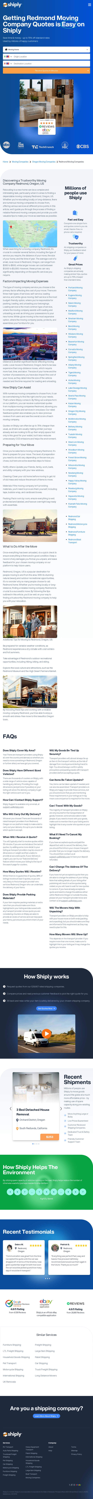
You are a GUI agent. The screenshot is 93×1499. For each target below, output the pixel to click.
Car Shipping (41, 1363)
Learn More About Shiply (45, 1416)
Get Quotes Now (45, 1008)
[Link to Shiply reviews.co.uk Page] (76, 1303)
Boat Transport (31, 1474)
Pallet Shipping (42, 1357)
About (50, 1447)
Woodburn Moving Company (76, 451)
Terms (73, 1447)
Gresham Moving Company (75, 320)
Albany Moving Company (74, 366)
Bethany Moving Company (75, 428)
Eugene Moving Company (75, 297)
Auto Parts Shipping (10, 1450)
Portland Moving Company (75, 289)
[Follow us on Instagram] (74, 1485)
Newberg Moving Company (75, 474)
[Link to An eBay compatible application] (46, 1303)
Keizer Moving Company (74, 405)
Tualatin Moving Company (75, 436)
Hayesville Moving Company (76, 497)
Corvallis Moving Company (75, 351)
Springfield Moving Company (76, 358)
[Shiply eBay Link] (78, 1485)
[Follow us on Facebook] (71, 1485)
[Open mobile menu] (89, 4)
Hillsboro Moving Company (75, 335)
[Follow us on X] (69, 1485)
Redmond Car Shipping (74, 518)
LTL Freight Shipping (13, 1351)
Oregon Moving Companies (43, 161)
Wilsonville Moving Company (76, 466)
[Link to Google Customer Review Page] (17, 1303)
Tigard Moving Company (74, 374)
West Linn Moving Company (76, 443)
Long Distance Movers (46, 1375)
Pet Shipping (8, 1460)
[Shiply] (12, 4)
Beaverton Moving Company (76, 343)
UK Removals (9, 1381)
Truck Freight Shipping (46, 1369)
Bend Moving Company (73, 327)
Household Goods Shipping (16, 1357)
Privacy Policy (76, 1454)
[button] (61, 1108)
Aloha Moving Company (74, 381)
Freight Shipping (43, 1344)
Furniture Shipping (12, 1344)
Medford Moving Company (75, 312)
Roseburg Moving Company (75, 490)
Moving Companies (20, 161)
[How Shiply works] (46, 1034)
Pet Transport (9, 1363)
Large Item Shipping (45, 1351)
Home (5, 161)
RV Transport (8, 1447)
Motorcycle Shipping (13, 1369)
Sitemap (74, 1450)
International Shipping (13, 1375)
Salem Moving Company (74, 304)
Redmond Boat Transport (74, 541)
